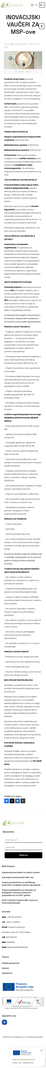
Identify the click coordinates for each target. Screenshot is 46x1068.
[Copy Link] (23, 801)
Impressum (7, 973)
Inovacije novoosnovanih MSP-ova (18, 877)
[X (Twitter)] (12, 801)
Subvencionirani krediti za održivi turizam (21, 872)
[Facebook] (6, 801)
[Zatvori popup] (41, 1050)
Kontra (40, 1037)
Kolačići (5, 968)
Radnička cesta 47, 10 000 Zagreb (16, 932)
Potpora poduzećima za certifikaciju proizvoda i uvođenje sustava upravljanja (21, 883)
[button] (41, 26)
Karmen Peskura (20, 44)
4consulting (21, 1059)
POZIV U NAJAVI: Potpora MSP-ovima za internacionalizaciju (20, 901)
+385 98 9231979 (14, 917)
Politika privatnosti (10, 963)
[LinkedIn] (17, 801)
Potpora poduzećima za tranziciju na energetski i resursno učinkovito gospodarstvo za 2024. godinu (19, 893)
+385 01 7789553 (13, 922)
